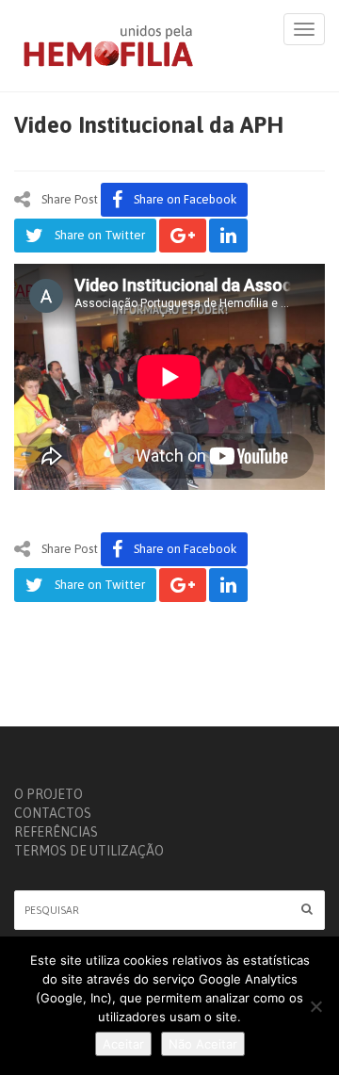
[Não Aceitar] (315, 1006)
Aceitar (123, 1043)
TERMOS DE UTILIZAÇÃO (89, 850)
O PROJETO (48, 794)
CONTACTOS (52, 813)
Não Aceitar (203, 1043)
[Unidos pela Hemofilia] (108, 45)
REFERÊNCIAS (56, 831)
